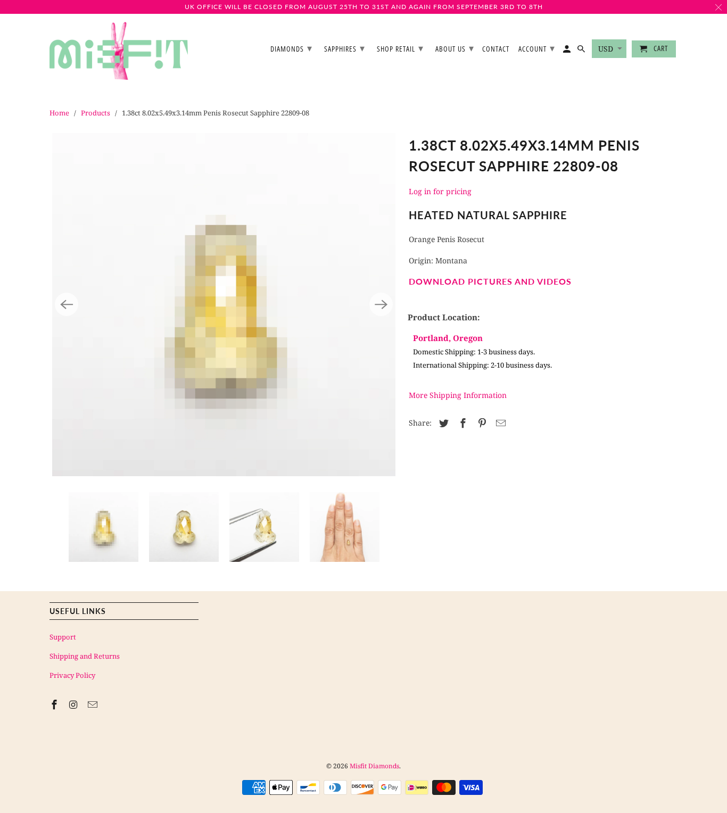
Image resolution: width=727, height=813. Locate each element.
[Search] (581, 51)
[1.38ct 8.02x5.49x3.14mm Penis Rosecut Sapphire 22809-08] (223, 304)
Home (59, 113)
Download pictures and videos (490, 281)
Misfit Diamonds (374, 765)
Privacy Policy (72, 675)
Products (95, 113)
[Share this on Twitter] (442, 423)
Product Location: (444, 317)
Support (62, 637)
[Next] (381, 304)
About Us (454, 48)
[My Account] (567, 51)
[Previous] (66, 304)
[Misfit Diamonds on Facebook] (55, 704)
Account (536, 48)
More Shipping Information (458, 395)
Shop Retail (400, 48)
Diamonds (291, 48)
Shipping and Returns (84, 656)
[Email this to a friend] (499, 423)
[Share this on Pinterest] (480, 423)
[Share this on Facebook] (461, 423)
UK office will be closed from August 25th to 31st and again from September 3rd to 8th (364, 7)
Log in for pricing (440, 191)
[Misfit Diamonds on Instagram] (74, 704)
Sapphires (344, 48)
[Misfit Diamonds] (118, 51)
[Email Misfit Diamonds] (94, 704)
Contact (495, 49)
